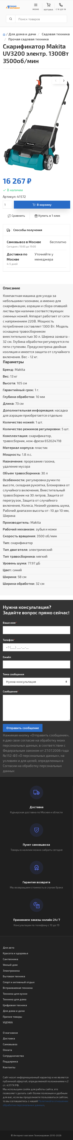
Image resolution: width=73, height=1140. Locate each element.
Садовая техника (56, 34)
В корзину (44, 204)
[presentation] (56, 80)
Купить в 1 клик (49, 215)
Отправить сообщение (22, 728)
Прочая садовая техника (28, 39)
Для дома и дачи (22, 34)
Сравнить (18, 215)
